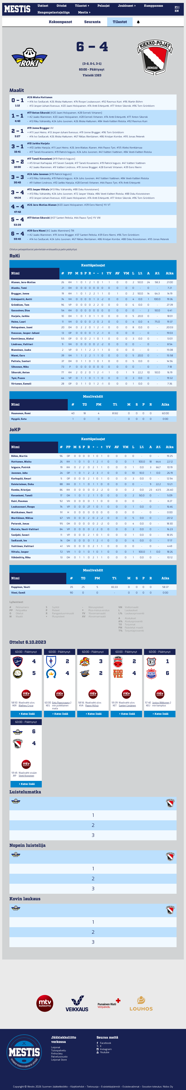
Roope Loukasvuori (89, 101)
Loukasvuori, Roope (23, 506)
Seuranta (92, 22)
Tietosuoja (93, 1086)
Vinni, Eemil (18, 592)
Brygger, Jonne (20, 293)
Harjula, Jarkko (20, 316)
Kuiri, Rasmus (19, 501)
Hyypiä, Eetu (19, 419)
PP (70, 273)
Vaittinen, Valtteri (22, 546)
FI (176, 7)
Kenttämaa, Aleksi (22, 338)
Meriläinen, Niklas (22, 518)
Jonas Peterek (136, 136)
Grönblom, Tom (20, 304)
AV (117, 273)
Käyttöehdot (77, 1086)
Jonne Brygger (41, 128)
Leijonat (55, 1047)
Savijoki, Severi (20, 534)
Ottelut (62, 6)
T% (115, 405)
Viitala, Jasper (20, 551)
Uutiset (43, 6)
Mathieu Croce (26, 705)
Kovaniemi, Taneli (21, 495)
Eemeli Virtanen (92, 112)
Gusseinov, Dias (20, 310)
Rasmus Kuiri (114, 101)
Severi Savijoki (65, 163)
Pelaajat (104, 6)
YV (109, 273)
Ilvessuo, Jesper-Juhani (25, 333)
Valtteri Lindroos (66, 167)
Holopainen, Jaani (21, 327)
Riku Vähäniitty (42, 121)
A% (157, 273)
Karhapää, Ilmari (21, 478)
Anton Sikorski (123, 105)
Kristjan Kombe (113, 136)
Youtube (104, 1052)
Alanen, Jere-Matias (23, 282)
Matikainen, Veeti (22, 512)
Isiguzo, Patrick (20, 467)
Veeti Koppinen (26, 775)
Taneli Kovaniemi (43, 152)
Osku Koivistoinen (88, 189)
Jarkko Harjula (41, 143)
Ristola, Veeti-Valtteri (25, 529)
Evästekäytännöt (111, 1086)
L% (140, 273)
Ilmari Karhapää (42, 163)
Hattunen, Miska (21, 461)
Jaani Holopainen (76, 105)
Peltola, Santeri (21, 361)
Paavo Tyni (109, 147)
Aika (170, 273)
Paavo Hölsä (91, 705)
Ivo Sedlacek (41, 101)
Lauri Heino (40, 132)
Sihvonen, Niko (20, 366)
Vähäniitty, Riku (21, 557)
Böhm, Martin (19, 456)
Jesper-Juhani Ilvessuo (47, 105)
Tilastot (120, 22)
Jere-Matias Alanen (86, 147)
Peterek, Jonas (20, 523)
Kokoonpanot (60, 22)
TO (84, 405)
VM (126, 273)
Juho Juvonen (64, 121)
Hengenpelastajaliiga (54, 13)
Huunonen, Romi (21, 413)
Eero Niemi (135, 167)
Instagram (106, 1049)
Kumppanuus (153, 6)
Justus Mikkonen (160, 702)
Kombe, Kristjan (21, 489)
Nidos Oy (168, 1086)
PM (98, 405)
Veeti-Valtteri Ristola (114, 121)
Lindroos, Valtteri (22, 344)
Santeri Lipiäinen (127, 705)
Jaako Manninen (42, 116)
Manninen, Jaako (21, 349)
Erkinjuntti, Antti (21, 299)
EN (177, 11)
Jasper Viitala (41, 189)
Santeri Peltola (64, 217)
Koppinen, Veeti (20, 587)
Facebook (105, 1043)
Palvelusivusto (59, 1056)
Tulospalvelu (58, 1050)
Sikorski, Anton (20, 372)
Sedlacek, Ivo (19, 540)
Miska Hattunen (42, 97)
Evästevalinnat (131, 1086)
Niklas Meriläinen (88, 136)
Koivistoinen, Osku (22, 484)
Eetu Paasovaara (61, 702)
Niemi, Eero (18, 355)
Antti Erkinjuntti (100, 105)
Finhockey (56, 1053)
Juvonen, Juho (19, 472)
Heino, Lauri (18, 321)
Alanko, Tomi (19, 287)
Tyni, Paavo (18, 378)
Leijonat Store (59, 1059)
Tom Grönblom (146, 105)
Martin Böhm (135, 101)
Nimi (15, 273)
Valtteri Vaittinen (112, 152)
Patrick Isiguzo (67, 152)
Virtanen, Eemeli (21, 383)
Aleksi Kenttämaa (132, 147)
